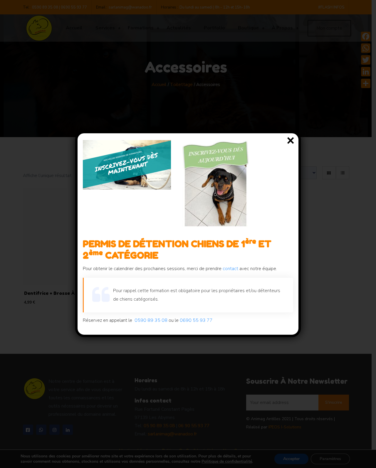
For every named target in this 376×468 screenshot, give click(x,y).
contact (230, 268)
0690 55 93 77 (196, 320)
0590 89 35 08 (151, 320)
